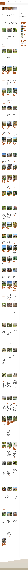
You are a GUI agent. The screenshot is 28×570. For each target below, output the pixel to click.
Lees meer (3, 46)
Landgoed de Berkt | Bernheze (9, 72)
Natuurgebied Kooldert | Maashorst (15, 111)
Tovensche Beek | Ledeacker (3, 159)
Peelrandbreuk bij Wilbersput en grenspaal (15, 288)
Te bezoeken (22, 16)
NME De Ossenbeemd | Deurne (15, 467)
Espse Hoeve (4, 261)
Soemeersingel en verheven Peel (9, 354)
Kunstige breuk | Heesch (14, 33)
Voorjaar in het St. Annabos (24, 31)
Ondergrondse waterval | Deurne (15, 517)
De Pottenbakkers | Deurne (9, 33)
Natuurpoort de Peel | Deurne (4, 493)
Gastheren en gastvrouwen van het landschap (23, 12)
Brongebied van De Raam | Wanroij (4, 181)
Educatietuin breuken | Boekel (15, 94)
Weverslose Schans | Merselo (4, 274)
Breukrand (14, 261)
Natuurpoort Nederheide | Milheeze (15, 493)
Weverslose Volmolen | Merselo (9, 274)
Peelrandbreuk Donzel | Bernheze (4, 72)
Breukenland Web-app (23, 9)
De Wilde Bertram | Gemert (8, 54)
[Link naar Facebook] (25, 568)
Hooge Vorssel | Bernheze (14, 72)
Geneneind (14, 250)
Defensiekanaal (4, 421)
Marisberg (14, 421)
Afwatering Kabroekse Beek (9, 402)
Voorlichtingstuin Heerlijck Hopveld (16, 274)
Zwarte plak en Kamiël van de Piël (15, 402)
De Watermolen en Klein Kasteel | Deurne (4, 56)
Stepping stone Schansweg (14, 448)
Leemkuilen (9, 465)
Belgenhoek (4, 447)
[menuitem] (9, 1)
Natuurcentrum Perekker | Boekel (10, 517)
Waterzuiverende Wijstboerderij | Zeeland (10, 287)
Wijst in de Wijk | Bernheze (9, 127)
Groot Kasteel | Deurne (14, 143)
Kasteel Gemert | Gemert (3, 143)
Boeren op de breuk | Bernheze (4, 94)
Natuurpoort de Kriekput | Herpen (9, 493)
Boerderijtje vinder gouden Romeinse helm (4, 468)
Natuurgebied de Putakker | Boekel (9, 111)
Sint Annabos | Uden (3, 287)
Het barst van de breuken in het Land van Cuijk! (24, 37)
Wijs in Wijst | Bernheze (3, 127)
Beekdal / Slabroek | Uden (3, 212)
